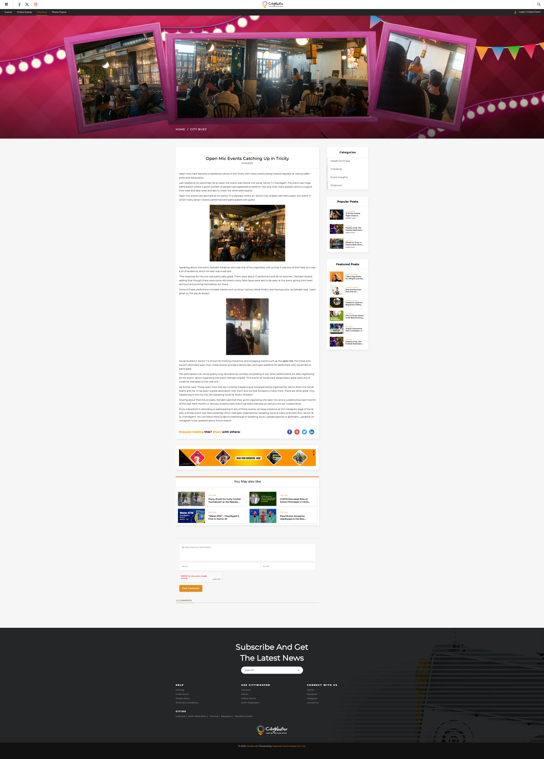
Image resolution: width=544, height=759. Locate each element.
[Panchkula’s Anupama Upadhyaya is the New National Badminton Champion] (262, 516)
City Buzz (42, 12)
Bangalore (226, 716)
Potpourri (336, 185)
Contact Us (312, 703)
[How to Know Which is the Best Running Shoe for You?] (337, 316)
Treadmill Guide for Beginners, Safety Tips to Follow (354, 305)
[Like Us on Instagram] (37, 4)
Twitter (310, 690)
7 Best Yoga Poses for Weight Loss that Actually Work (354, 279)
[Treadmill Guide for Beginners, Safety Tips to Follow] (337, 303)
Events (8, 12)
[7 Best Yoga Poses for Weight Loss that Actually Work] (337, 276)
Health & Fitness (340, 161)
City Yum (349, 240)
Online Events (24, 12)
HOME (180, 129)
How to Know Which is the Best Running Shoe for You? (355, 318)
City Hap (247, 152)
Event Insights (339, 177)
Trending (336, 169)
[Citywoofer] (273, 4)
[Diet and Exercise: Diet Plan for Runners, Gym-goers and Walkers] (337, 290)
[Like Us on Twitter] (29, 4)
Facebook (312, 694)
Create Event (182, 694)
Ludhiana (180, 716)
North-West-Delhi (197, 716)
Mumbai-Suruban (244, 716)
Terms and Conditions (187, 703)
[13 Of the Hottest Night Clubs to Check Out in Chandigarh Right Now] (337, 214)
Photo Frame (59, 12)
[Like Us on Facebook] (22, 4)
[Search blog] (538, 4)
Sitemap (180, 690)
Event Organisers (250, 703)
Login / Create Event (527, 12)
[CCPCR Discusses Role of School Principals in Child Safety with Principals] (262, 499)
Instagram (312, 699)
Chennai (214, 716)
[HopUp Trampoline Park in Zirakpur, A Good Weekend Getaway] (337, 329)
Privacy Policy (183, 699)
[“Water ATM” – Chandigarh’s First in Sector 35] (191, 516)
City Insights (350, 211)
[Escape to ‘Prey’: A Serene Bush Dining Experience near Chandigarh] (337, 244)
